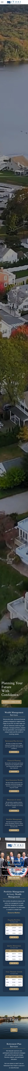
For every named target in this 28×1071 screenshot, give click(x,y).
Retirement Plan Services (14, 1045)
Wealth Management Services (14, 713)
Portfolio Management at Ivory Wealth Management (14, 894)
